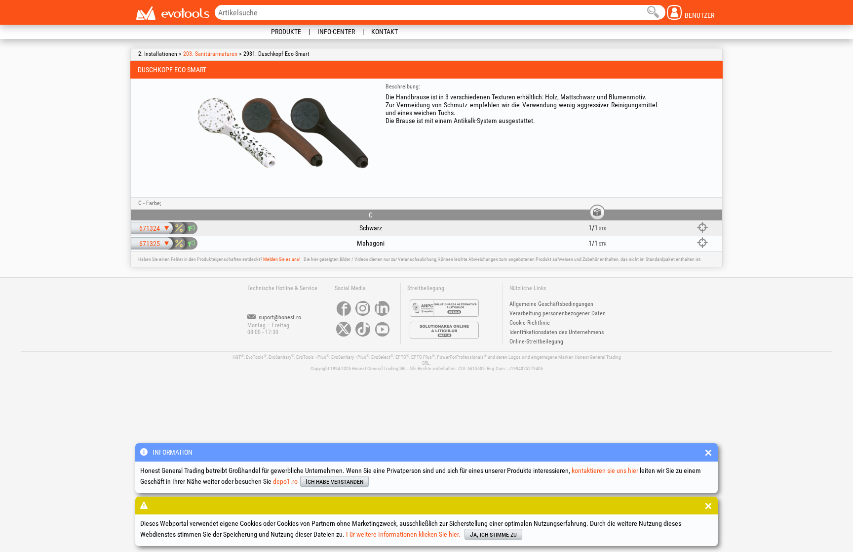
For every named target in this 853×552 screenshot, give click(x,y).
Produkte (286, 31)
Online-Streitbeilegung (536, 341)
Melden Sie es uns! (281, 259)
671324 (149, 228)
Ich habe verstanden (334, 481)
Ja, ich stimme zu (493, 534)
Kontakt (384, 31)
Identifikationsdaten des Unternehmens (556, 332)
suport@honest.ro (279, 317)
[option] (282, 133)
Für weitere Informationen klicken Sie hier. (403, 534)
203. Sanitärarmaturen (210, 53)
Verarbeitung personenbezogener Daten (557, 313)
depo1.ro (285, 481)
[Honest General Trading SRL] (172, 13)
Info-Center (336, 31)
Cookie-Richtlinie (529, 322)
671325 (149, 244)
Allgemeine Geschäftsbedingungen (551, 303)
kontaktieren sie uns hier (605, 470)
